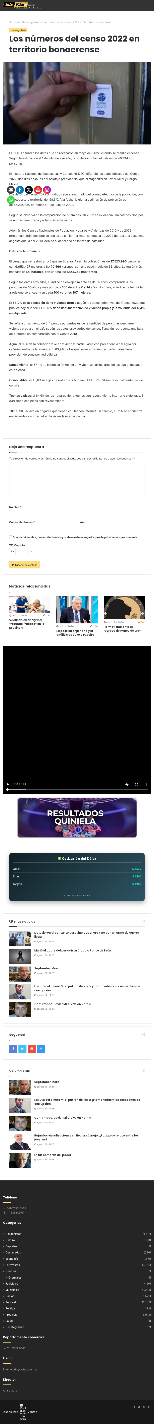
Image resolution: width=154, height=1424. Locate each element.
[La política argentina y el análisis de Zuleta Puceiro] (76, 609)
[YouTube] (143, 1407)
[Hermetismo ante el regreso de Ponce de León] (124, 607)
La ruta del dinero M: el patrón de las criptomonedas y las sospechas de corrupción (87, 988)
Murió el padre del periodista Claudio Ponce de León (72, 950)
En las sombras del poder (52, 1155)
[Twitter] (139, 1407)
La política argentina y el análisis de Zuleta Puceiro (75, 633)
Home (16, 22)
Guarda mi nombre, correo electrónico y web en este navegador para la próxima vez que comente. (75, 537)
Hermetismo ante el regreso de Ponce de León (123, 629)
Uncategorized (31, 22)
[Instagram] (148, 1407)
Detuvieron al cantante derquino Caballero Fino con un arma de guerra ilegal (86, 935)
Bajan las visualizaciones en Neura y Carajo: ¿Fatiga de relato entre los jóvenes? (86, 1137)
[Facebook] (134, 1407)
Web (82, 522)
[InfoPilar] (22, 5)
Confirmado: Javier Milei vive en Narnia (62, 1004)
